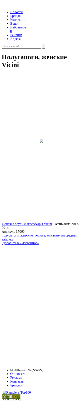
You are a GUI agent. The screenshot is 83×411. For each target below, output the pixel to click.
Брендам (16, 385)
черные (39, 235)
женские (26, 235)
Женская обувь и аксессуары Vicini (27, 224)
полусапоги (10, 235)
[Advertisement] (34, 302)
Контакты (17, 381)
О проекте (17, 374)
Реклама (16, 377)
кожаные (53, 235)
